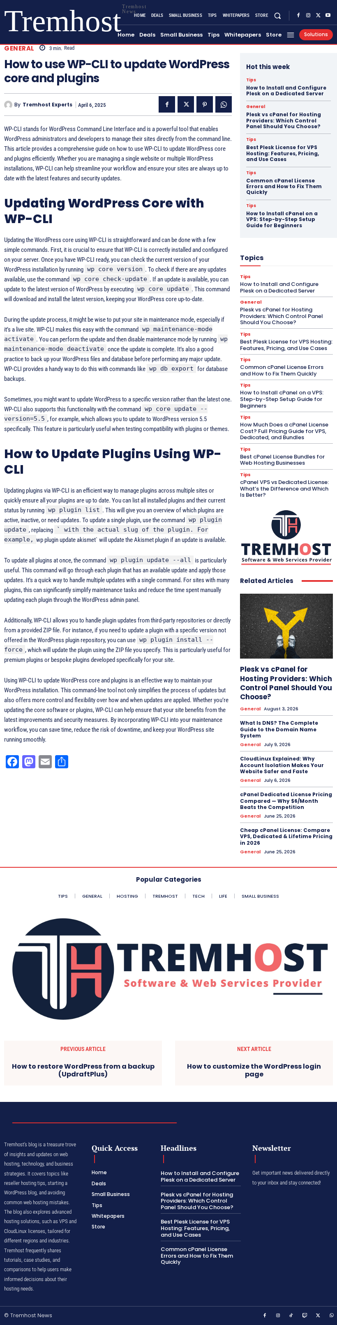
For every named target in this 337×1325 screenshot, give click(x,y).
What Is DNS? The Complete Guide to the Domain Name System (279, 729)
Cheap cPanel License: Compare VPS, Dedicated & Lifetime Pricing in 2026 (286, 836)
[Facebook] (298, 16)
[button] (277, 15)
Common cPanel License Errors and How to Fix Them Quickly (284, 186)
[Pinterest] (204, 104)
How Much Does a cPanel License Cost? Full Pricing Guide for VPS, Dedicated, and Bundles (284, 431)
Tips (251, 80)
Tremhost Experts (47, 105)
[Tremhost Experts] (9, 105)
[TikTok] (291, 1316)
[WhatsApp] (223, 104)
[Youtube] (328, 16)
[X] (318, 16)
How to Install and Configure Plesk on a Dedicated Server (286, 90)
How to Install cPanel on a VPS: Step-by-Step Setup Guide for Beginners (282, 219)
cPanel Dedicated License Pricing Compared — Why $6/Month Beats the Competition (286, 801)
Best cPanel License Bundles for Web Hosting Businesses (282, 460)
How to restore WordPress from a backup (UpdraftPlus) (83, 1070)
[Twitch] (305, 1316)
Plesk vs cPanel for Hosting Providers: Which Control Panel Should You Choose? (283, 120)
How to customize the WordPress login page (254, 1070)
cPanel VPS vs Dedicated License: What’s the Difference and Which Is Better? (284, 488)
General (19, 48)
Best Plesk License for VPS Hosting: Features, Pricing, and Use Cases (282, 153)
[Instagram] (308, 16)
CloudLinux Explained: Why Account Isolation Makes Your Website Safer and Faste (282, 765)
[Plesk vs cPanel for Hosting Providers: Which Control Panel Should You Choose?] (286, 626)
